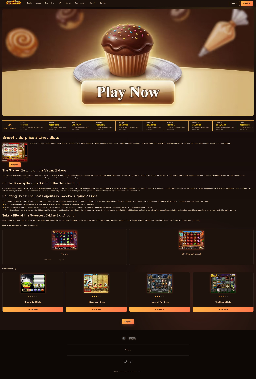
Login (29, 3)
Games (68, 3)
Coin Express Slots (145, 127)
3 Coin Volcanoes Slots (192, 127)
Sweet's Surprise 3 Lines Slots (23, 127)
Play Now (246, 3)
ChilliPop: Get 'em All (191, 254)
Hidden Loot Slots (96, 302)
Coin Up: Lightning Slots (168, 127)
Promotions (49, 3)
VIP (60, 3)
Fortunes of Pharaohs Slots (121, 127)
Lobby (38, 3)
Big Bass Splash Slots (49, 127)
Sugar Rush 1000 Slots (73, 127)
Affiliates (128, 350)
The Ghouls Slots (223, 302)
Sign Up (93, 3)
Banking (103, 3)
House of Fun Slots (160, 302)
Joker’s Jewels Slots (96, 127)
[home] (13, 5)
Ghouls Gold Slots (33, 302)
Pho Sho (64, 254)
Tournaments (80, 3)
